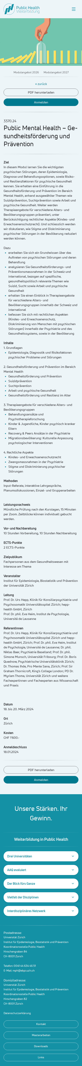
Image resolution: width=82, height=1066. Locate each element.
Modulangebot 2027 (56, 72)
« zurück (41, 84)
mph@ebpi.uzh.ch (24, 970)
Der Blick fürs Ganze (21, 884)
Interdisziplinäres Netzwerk (26, 911)
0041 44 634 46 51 (25, 966)
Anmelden (41, 102)
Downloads (41, 1046)
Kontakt (41, 1024)
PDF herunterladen (41, 92)
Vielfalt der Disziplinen (23, 897)
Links (41, 1057)
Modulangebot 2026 (26, 72)
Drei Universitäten (19, 856)
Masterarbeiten (41, 1035)
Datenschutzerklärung (17, 1013)
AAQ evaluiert (16, 870)
